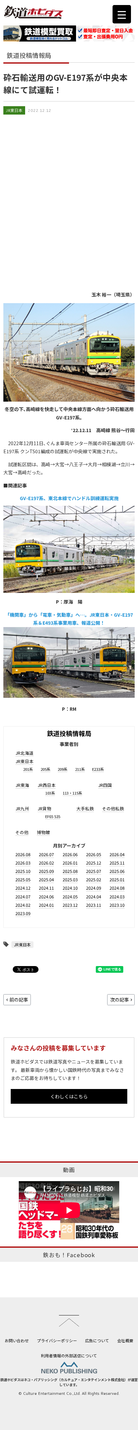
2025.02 (93, 879)
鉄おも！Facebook (69, 1255)
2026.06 (70, 854)
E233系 (98, 769)
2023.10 (117, 905)
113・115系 (72, 793)
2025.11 (117, 863)
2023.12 (70, 905)
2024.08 (117, 888)
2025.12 (93, 863)
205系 (45, 769)
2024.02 (22, 905)
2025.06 (117, 871)
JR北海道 (24, 753)
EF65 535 (52, 816)
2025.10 (22, 871)
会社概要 (125, 1340)
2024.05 (70, 896)
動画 (69, 1170)
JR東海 (22, 785)
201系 (28, 769)
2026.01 (70, 863)
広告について (97, 1340)
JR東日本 (14, 110)
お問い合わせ (17, 1340)
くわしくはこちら (69, 1096)
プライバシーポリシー (57, 1340)
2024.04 (93, 896)
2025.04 (46, 879)
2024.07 (22, 896)
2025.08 (70, 871)
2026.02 (46, 863)
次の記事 (119, 999)
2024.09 (93, 888)
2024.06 (46, 896)
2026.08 (22, 854)
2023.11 (93, 905)
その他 (21, 832)
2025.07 (93, 871)
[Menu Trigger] (122, 14)
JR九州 (22, 808)
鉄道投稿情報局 (69, 733)
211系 (80, 769)
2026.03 (22, 863)
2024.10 (70, 888)
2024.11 (46, 888)
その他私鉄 (113, 808)
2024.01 (46, 905)
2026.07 (46, 854)
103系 (50, 793)
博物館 (43, 832)
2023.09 (22, 913)
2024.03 (117, 896)
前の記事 (18, 999)
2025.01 (117, 879)
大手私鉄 (85, 808)
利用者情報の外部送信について (69, 1355)
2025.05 (22, 879)
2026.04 (117, 854)
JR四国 (105, 785)
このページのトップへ (69, 1321)
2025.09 (46, 871)
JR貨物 (44, 808)
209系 (62, 769)
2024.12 (22, 888)
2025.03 (70, 879)
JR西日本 (47, 785)
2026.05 (93, 854)
